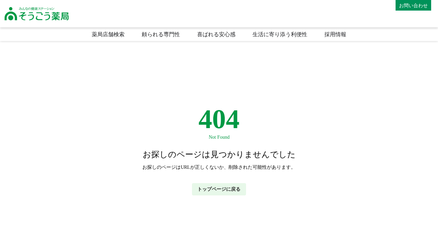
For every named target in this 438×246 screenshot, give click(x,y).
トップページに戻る (219, 189)
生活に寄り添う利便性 (280, 34)
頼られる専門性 (161, 34)
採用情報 (335, 34)
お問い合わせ (413, 5)
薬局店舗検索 (108, 34)
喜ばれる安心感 (216, 34)
